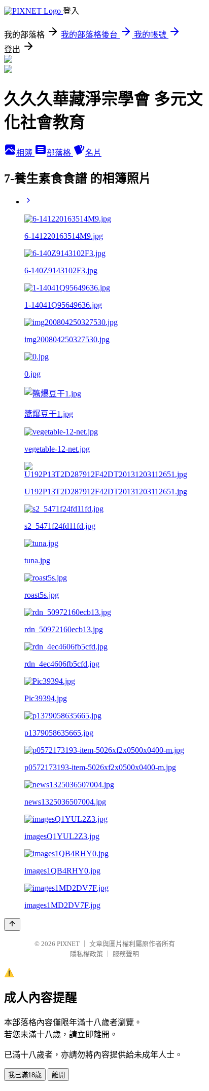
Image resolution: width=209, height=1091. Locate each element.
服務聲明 (126, 954)
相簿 (25, 153)
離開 (58, 1075)
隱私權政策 (86, 954)
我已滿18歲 (25, 1075)
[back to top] (12, 924)
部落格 (60, 153)
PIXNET (68, 944)
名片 (93, 153)
